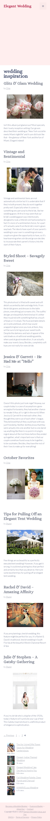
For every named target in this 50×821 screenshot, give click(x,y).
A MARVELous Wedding (27, 787)
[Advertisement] (25, 38)
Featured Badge (36, 806)
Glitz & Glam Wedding (23, 83)
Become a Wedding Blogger (17, 806)
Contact (30, 809)
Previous (9, 735)
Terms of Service (22, 817)
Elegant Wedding (17, 6)
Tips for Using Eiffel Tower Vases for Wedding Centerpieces (28, 747)
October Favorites (19, 457)
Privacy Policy (36, 817)
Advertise (21, 809)
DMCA (11, 817)
